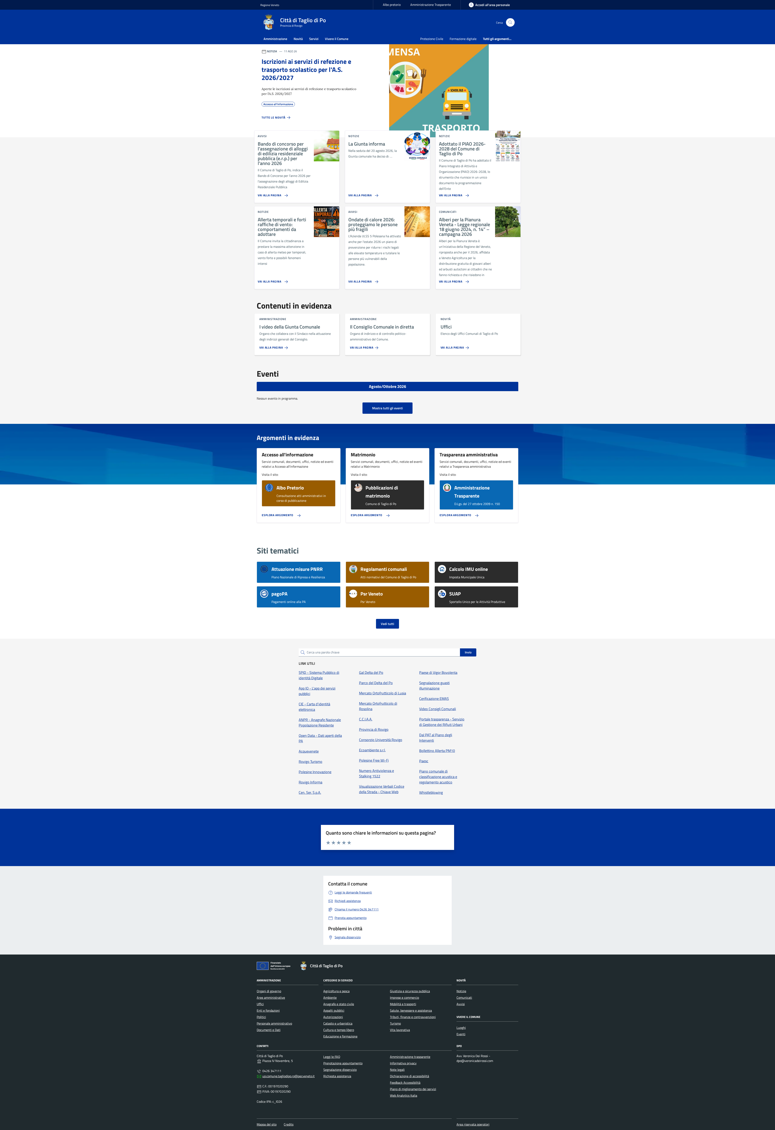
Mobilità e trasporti (403, 1004)
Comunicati (464, 997)
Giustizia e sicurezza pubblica (410, 991)
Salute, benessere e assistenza (411, 1010)
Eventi (461, 1034)
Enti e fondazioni (268, 1010)
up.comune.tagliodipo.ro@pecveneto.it (288, 1076)
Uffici (260, 1004)
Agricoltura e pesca (336, 991)
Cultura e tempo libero (338, 1029)
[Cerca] (510, 22)
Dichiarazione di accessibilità (409, 1076)
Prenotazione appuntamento (342, 1063)
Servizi (313, 38)
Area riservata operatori (473, 1124)
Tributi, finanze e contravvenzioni (413, 1016)
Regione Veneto (269, 5)
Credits (288, 1124)
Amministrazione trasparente (410, 1056)
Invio (468, 652)
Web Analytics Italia (403, 1095)
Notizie (461, 991)
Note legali (397, 1069)
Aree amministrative (271, 997)
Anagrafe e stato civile (338, 1004)
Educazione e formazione (340, 1036)
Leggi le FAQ (331, 1056)
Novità (298, 38)
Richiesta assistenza (337, 1076)
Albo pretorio (392, 4)
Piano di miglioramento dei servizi (413, 1089)
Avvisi (461, 1004)
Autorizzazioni (333, 1016)
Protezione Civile (431, 38)
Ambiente (330, 997)
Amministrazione (275, 38)
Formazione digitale (463, 38)
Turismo (395, 1023)
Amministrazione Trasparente (430, 4)
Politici (261, 1016)
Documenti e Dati (269, 1029)
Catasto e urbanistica (337, 1023)
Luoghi (461, 1027)
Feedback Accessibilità (405, 1082)
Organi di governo (269, 991)
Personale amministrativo (274, 1023)
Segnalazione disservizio (340, 1069)
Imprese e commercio (404, 997)
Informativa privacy (403, 1063)
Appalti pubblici (333, 1010)
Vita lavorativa (400, 1029)
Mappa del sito (266, 1124)
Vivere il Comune (336, 38)
